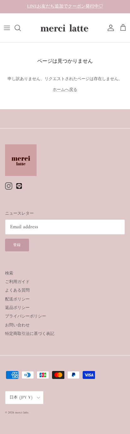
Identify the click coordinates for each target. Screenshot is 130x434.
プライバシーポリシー (25, 316)
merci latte (21, 412)
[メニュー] (7, 28)
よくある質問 (17, 290)
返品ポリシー (17, 307)
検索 (9, 273)
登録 (17, 245)
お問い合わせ (17, 325)
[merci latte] (65, 27)
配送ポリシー (17, 299)
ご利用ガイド (17, 282)
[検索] (21, 28)
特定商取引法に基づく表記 (29, 333)
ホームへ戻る (65, 89)
